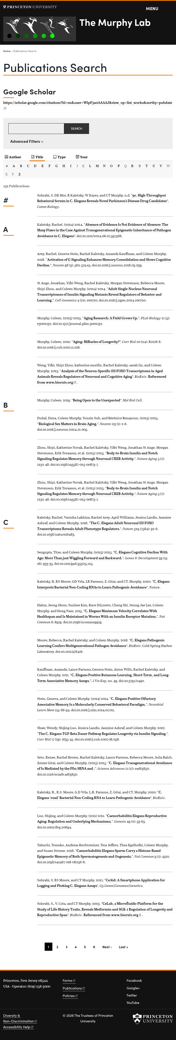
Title (39, 156)
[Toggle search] (170, 9)
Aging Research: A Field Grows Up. (111, 318)
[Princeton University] (30, 7)
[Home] (41, 31)
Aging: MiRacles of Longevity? (96, 341)
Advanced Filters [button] (25, 141)
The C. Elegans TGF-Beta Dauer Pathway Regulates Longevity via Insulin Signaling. (103, 733)
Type (62, 156)
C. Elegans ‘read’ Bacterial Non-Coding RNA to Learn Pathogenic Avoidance (99, 795)
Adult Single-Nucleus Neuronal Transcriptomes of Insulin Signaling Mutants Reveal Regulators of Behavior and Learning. (99, 294)
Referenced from (112, 914)
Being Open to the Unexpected (96, 400)
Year (84, 156)
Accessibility (16, 1027)
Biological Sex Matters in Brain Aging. (68, 423)
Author (15, 156)
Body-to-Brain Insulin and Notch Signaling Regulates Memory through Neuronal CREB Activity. (97, 456)
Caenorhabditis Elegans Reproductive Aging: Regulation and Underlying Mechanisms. (102, 818)
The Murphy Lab (115, 21)
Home (7, 51)
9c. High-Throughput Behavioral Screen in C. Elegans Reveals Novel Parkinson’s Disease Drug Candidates (102, 198)
